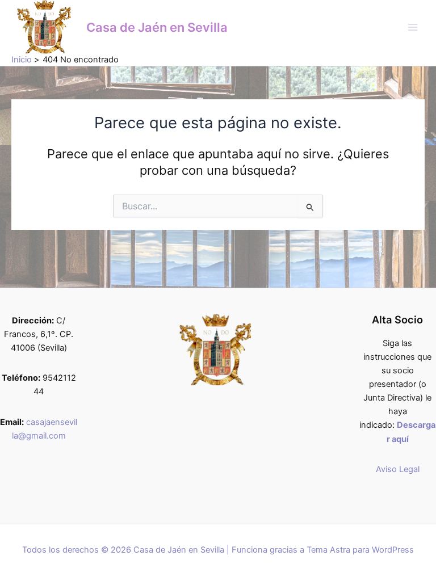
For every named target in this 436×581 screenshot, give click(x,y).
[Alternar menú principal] (413, 27)
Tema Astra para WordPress (360, 550)
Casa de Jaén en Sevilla (157, 27)
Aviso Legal (398, 469)
